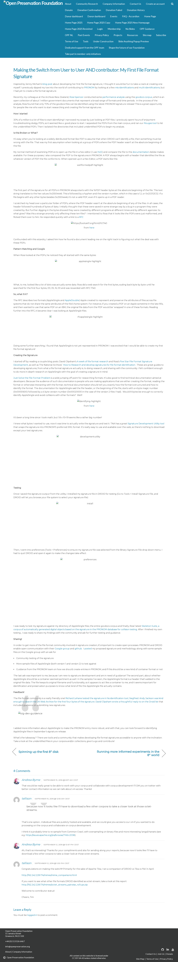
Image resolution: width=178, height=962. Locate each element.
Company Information (114, 3)
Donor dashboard (74, 16)
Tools (85, 41)
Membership (114, 28)
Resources (132, 35)
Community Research (87, 3)
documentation (141, 152)
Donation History (136, 10)
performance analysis (113, 97)
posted (88, 648)
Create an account (155, 3)
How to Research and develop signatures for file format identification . (99, 365)
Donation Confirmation (89, 10)
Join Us (161, 954)
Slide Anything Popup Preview (133, 41)
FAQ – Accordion (130, 16)
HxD (99, 152)
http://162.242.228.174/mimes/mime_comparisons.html (49, 875)
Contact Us (135, 3)
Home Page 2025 (73, 22)
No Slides (130, 28)
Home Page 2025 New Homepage (132, 22)
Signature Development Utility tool (146, 423)
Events (113, 16)
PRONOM (89, 87)
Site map (147, 35)
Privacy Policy (102, 35)
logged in (32, 915)
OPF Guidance (147, 28)
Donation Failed (114, 10)
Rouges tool (150, 123)
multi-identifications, (149, 87)
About (68, 3)
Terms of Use (71, 41)
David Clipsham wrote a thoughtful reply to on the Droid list (127, 701)
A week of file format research (92, 361)
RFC (81, 217)
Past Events (84, 35)
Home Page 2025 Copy (98, 22)
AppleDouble (72, 300)
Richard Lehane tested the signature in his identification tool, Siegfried (102, 698)
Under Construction (103, 41)
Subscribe (161, 35)
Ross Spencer (76, 97)
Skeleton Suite (149, 626)
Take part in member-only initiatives (83, 53)
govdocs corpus (144, 97)
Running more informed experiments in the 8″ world (126, 753)
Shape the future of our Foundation (127, 47)
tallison (26, 798)
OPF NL (69, 35)
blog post (47, 84)
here (91, 227)
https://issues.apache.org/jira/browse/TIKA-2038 (50, 835)
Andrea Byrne (31, 779)
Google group (62, 648)
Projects (118, 35)
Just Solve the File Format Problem (31, 378)
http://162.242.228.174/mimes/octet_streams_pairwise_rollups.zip (55, 884)
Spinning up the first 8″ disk (39, 751)
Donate (69, 10)
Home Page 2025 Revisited (78, 28)
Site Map (140, 959)
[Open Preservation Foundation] (33, 3)
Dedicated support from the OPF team (84, 47)
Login (100, 28)
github (78, 648)
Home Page (150, 16)
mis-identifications (124, 87)
